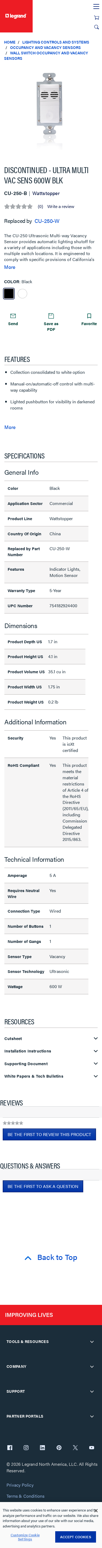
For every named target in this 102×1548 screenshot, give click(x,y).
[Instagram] (26, 1448)
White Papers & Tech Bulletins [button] (33, 1076)
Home (10, 42)
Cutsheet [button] (13, 1038)
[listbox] (51, 110)
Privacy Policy (20, 1485)
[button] (96, 70)
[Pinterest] (59, 1448)
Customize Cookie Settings (25, 1537)
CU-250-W (47, 221)
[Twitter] (75, 1448)
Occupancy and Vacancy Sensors (45, 47)
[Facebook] (10, 1448)
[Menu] (96, 6)
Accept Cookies (75, 1536)
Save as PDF (51, 326)
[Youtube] (91, 1448)
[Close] (96, 1511)
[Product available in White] (22, 293)
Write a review (60, 206)
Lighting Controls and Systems (55, 42)
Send (13, 323)
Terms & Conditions (26, 1496)
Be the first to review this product (52, 1135)
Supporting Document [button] (26, 1063)
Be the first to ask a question (43, 1186)
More (9, 267)
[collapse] (91, 1342)
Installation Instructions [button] (27, 1051)
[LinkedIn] (42, 1448)
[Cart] (96, 17)
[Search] (96, 27)
